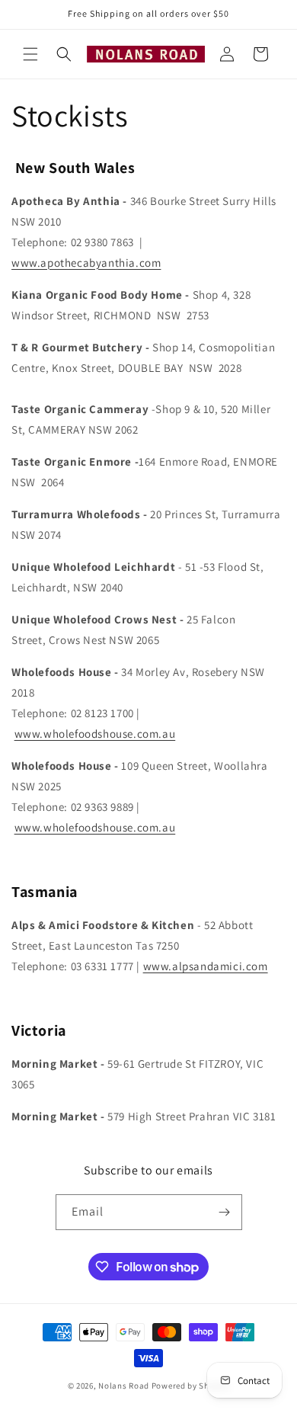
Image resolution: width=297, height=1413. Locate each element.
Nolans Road (123, 1385)
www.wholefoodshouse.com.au (95, 733)
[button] (30, 54)
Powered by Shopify (191, 1385)
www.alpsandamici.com (205, 966)
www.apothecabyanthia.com (86, 262)
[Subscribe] (224, 1212)
